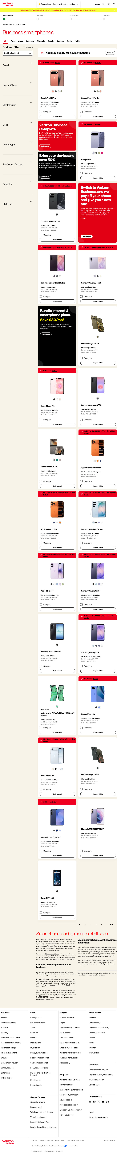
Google (62, 943)
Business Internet (8, 1023)
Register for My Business (70, 1028)
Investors (93, 1048)
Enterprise (5, 1073)
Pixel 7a (68, 985)
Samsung (54, 943)
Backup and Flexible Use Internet (40, 1074)
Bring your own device (39, 1053)
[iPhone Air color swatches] (57, 769)
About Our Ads (37, 1151)
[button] (4, 19)
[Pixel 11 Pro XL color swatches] (98, 91)
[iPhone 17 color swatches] (57, 584)
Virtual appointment (38, 1117)
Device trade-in (66, 1100)
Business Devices (37, 1023)
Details (94, 10)
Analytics (59, 1151)
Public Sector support (69, 1058)
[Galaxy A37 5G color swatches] (97, 398)
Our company (94, 1023)
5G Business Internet (39, 1063)
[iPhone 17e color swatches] (57, 399)
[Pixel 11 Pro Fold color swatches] (57, 214)
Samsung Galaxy (65, 979)
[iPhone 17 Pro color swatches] (57, 522)
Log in (62, 1023)
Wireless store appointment (41, 1112)
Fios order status (67, 1038)
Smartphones (36, 1018)
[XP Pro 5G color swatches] (57, 891)
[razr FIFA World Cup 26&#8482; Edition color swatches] (57, 706)
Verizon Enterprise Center (70, 1053)
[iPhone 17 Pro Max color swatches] (98, 461)
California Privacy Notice (75, 1140)
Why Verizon (94, 1053)
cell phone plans (85, 951)
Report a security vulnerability (101, 1075)
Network (4, 1028)
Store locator (65, 1033)
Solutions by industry (9, 1063)
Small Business (7, 1068)
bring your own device (48, 948)
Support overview (67, 1018)
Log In (97, 4)
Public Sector (6, 1078)
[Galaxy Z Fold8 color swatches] (98, 276)
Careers (92, 1038)
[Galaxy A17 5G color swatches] (57, 645)
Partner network (66, 1085)
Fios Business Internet (39, 1058)
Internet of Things (8, 1048)
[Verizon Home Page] (8, 1142)
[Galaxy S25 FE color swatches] (57, 830)
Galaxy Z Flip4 (40, 981)
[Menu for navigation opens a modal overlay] (113, 4)
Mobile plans (35, 1043)
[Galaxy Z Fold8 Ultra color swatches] (57, 276)
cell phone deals (62, 990)
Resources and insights (98, 1070)
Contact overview (37, 1102)
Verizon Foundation (97, 1033)
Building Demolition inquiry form (43, 1127)
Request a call (36, 1107)
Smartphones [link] (20, 24)
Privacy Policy (60, 1140)
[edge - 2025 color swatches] (97, 768)
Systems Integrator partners (71, 1090)
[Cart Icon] (108, 4)
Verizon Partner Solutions (70, 1080)
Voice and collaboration (10, 1038)
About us (92, 1018)
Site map (35, 1140)
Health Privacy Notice (39, 1146)
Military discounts (43, 996)
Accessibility (65, 1063)
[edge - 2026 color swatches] (97, 337)
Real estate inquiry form (40, 1122)
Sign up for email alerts (98, 1117)
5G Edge (5, 1058)
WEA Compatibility (96, 1080)
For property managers (69, 1095)
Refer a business (66, 1115)
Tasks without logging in (69, 1043)
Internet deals (36, 1085)
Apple (50, 943)
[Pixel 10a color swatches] (98, 707)
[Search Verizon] (103, 4)
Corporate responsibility (99, 1028)
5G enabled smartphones (52, 954)
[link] (6, 24)
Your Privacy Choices (56, 1146)
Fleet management (9, 1053)
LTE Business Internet (39, 1068)
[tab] (5, 41)
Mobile (4, 1018)
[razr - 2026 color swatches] (57, 460)
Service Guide (95, 1085)
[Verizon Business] (7, 4)
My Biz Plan (35, 1048)
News (91, 1043)
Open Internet (49, 1151)
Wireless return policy (69, 1105)
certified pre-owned (48, 950)
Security (4, 1033)
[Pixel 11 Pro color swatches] (57, 91)
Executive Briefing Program (71, 1110)
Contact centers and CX (11, 1043)
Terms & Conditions (46, 1140)
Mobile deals (35, 1080)
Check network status (69, 1048)
